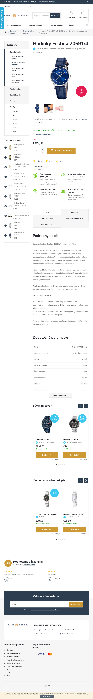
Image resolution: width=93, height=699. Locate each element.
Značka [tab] (47, 218)
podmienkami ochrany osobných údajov (45, 610)
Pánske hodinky (15, 89)
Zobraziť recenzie (29, 565)
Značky (12, 107)
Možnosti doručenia (43, 134)
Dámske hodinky (16, 52)
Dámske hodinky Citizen (18, 69)
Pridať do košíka (63, 151)
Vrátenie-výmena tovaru (15, 660)
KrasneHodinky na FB (44, 634)
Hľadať (55, 15)
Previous (80, 406)
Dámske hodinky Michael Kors (18, 81)
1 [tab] (56, 464)
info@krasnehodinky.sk (44, 630)
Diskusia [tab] (74, 212)
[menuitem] (15, 25)
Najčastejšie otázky (13, 653)
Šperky (12, 101)
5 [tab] (64, 464)
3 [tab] (60, 464)
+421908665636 (68, 630)
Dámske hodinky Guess (18, 57)
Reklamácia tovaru (13, 663)
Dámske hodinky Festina (18, 63)
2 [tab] (58, 464)
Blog (8, 675)
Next (86, 406)
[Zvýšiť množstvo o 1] (42, 149)
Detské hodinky (15, 95)
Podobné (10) (45, 224)
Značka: (38, 167)
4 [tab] (62, 464)
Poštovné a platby (13, 657)
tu (85, 694)
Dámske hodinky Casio (18, 75)
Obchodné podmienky (14, 667)
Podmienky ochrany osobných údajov (17, 671)
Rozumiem (47, 697)
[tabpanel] (47, 436)
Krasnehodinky (67, 634)
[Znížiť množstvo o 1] (42, 152)
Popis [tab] (47, 212)
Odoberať (75, 604)
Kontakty (7, 7)
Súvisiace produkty (73, 218)
